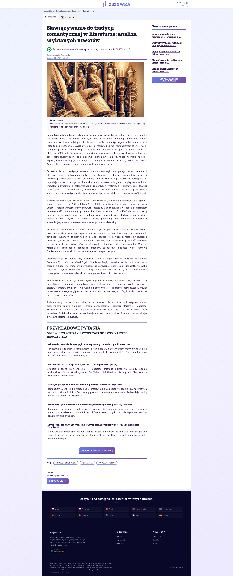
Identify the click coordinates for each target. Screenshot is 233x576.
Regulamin (120, 543)
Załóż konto (157, 540)
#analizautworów (107, 463)
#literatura (87, 463)
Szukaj (182, 6)
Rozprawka (65, 55)
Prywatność (120, 540)
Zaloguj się (181, 3)
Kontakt (119, 536)
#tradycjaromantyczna (66, 463)
